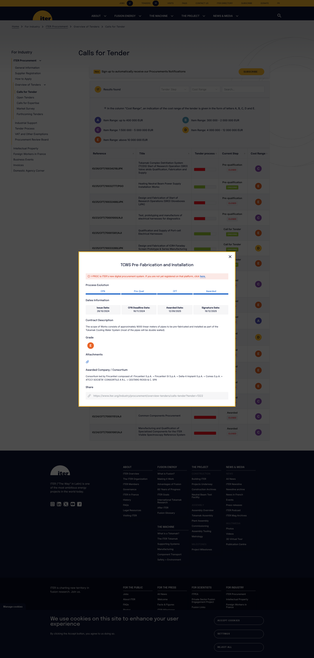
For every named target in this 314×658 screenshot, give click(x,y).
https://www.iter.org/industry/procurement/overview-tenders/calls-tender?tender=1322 (148, 395)
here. (203, 276)
